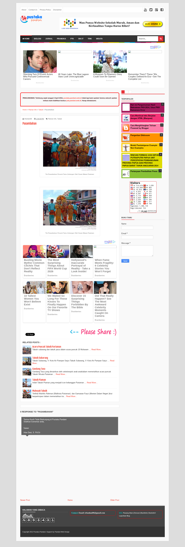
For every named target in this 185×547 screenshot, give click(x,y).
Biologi (37, 39)
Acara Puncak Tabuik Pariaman (46, 346)
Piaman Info (52, 119)
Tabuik (59, 119)
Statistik (152, 513)
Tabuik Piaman (39, 379)
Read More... (96, 349)
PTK (72, 39)
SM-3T (80, 39)
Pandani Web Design (62, 532)
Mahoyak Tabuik (39, 390)
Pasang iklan (128, 513)
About (24, 10)
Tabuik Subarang (40, 357)
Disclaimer (57, 10)
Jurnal (49, 39)
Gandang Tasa (38, 368)
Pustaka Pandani (39, 532)
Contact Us (33, 10)
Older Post (114, 500)
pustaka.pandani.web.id (72, 98)
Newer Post (25, 500)
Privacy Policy (45, 10)
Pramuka (61, 39)
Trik (90, 39)
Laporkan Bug (124, 516)
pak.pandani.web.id (73, 100)
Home (27, 39)
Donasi (136, 513)
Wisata (99, 39)
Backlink (144, 513)
